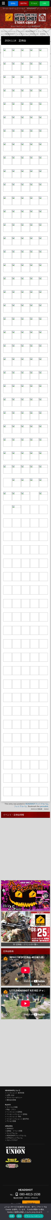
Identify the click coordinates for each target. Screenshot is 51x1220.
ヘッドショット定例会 (14, 1112)
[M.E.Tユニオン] (26, 1166)
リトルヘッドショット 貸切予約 (18, 1119)
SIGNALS (10, 1128)
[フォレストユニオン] (12, 1160)
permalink (44, 806)
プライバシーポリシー (14, 1097)
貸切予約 (23, 3)
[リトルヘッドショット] (26, 1171)
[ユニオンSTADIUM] (26, 1177)
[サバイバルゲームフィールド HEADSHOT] (25, 17)
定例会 (13, 3)
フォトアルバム (20, 806)
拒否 (19, 1216)
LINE (44, 3)
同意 (12, 1216)
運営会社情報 (11, 1100)
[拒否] (47, 1211)
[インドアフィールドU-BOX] (12, 1177)
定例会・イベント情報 (14, 1131)
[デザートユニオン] (26, 1160)
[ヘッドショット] (12, 1171)
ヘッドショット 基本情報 (15, 1093)
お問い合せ (10, 1095)
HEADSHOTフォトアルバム (36, 804)
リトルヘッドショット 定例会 (17, 1114)
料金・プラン (11, 1109)
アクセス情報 (11, 1121)
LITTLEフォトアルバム (15, 1138)
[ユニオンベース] (12, 1166)
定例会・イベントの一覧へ (27, 944)
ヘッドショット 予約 (14, 1116)
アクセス (34, 3)
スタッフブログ (12, 1140)
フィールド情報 (12, 1107)
